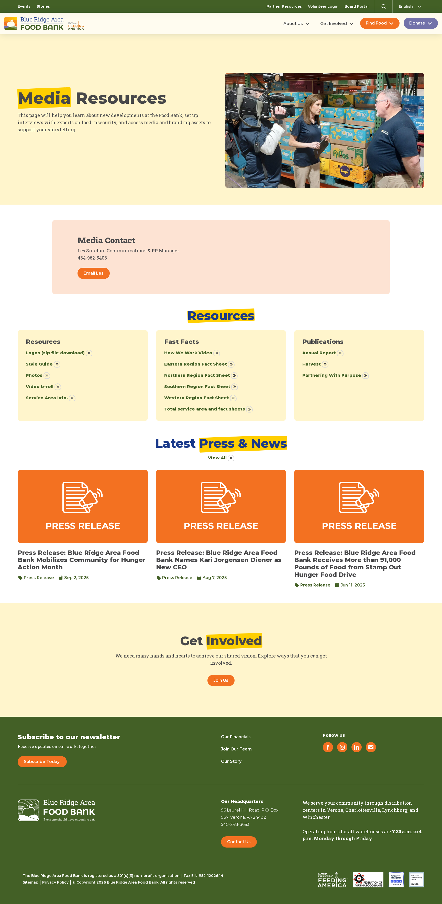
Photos (34, 375)
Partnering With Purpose (331, 375)
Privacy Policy (55, 882)
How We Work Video (188, 352)
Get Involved (333, 24)
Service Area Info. (47, 397)
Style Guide (39, 364)
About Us (293, 24)
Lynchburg (394, 810)
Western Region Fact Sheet (196, 397)
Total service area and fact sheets (204, 409)
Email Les (94, 273)
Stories (43, 6)
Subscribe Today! (42, 761)
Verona (335, 810)
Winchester (316, 817)
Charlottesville (362, 810)
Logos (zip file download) (55, 352)
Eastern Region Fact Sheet (195, 364)
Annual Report (319, 352)
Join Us (221, 680)
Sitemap (30, 882)
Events (24, 6)
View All (217, 457)
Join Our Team (236, 749)
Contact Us (239, 841)
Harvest (311, 364)
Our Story (231, 761)
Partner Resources (284, 6)
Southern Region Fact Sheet (197, 386)
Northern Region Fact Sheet (197, 375)
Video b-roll (39, 386)
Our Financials (236, 736)
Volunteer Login (323, 6)
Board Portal (357, 6)
